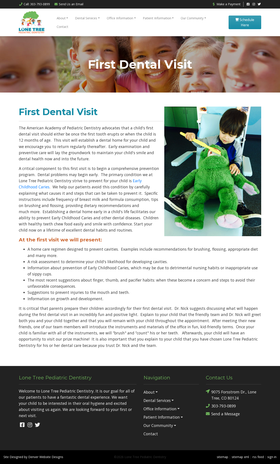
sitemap (222, 457)
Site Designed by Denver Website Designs (33, 457)
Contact (62, 27)
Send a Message (225, 413)
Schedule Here (246, 22)
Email (71, 4)
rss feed (258, 457)
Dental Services (86, 18)
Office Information (120, 18)
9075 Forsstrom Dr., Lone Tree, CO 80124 (233, 395)
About (61, 18)
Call (37, 4)
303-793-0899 (223, 406)
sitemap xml (240, 457)
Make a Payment (228, 4)
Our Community (192, 18)
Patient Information (157, 18)
